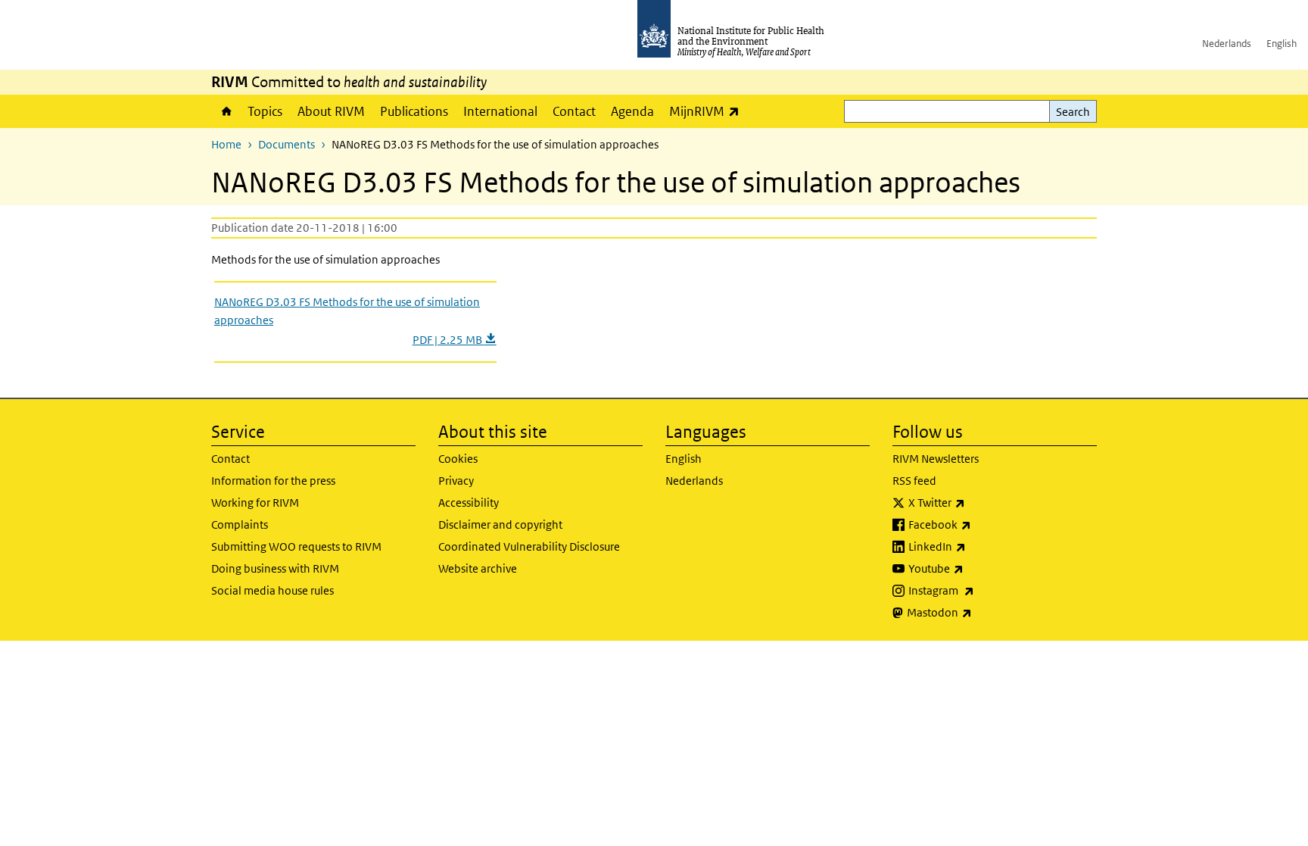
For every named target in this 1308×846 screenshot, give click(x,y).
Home (225, 111)
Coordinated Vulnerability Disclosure (529, 546)
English (1281, 43)
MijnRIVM (708, 111)
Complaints (239, 524)
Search (1073, 112)
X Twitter (976, 502)
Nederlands (1226, 43)
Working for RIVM (255, 502)
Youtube (975, 568)
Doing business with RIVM (275, 568)
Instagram (981, 590)
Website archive (477, 568)
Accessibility (468, 502)
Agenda (632, 111)
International (500, 111)
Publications (414, 111)
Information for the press (273, 480)
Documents (286, 144)
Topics (265, 111)
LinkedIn (976, 546)
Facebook (979, 524)
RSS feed (914, 480)
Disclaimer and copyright (500, 524)
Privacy (456, 480)
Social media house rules (272, 590)
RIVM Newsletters (935, 458)
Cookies (458, 458)
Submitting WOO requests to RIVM (296, 546)
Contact (574, 111)
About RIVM (331, 111)
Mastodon (979, 612)
